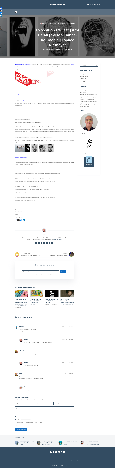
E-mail (37, 403)
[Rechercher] (99, 12)
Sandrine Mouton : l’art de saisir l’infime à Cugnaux (51, 301)
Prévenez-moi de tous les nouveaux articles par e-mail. (28, 425)
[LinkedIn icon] (39, 243)
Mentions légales (45, 460)
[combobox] (88, 65)
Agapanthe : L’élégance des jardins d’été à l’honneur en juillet (27, 442)
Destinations (37, 12)
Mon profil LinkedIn (57, 239)
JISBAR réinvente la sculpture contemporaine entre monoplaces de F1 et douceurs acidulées (21, 302)
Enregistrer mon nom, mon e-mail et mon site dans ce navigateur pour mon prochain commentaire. (33, 416)
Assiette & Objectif (84, 76)
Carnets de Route (83, 81)
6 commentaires (71, 23)
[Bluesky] (21, 220)
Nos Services (77, 12)
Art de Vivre (47, 12)
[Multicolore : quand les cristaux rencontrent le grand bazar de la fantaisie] (82, 443)
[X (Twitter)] (90, 4)
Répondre (71, 326)
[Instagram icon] (47, 243)
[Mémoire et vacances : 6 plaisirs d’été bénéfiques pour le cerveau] (39, 443)
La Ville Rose (82, 73)
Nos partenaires (70, 460)
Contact (84, 12)
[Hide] (0, 17)
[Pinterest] (95, 4)
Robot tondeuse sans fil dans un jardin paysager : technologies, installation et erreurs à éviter (88, 90)
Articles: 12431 (44, 245)
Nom (17, 403)
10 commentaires (23, 307)
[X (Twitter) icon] (44, 243)
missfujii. (21, 350)
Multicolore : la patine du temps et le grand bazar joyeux (70, 442)
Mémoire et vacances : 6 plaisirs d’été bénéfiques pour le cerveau (48, 442)
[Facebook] (88, 4)
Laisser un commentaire (21, 429)
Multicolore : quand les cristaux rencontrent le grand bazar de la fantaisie (92, 442)
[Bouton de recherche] (97, 65)
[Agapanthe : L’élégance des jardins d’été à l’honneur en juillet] (17, 443)
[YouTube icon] (52, 243)
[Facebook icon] (36, 243)
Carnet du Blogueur (84, 80)
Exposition (63, 23)
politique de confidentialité (47, 274)
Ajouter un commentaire (21, 408)
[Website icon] (42, 243)
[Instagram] (92, 4)
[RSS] (99, 4)
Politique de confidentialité (58, 460)
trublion (21, 326)
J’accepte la (45, 274)
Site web (57, 403)
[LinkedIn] (97, 4)
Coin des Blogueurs (57, 12)
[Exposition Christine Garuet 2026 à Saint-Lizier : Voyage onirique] (36, 293)
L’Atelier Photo (83, 74)
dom (20, 373)
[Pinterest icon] (50, 243)
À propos (37, 460)
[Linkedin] (23, 220)
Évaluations (68, 12)
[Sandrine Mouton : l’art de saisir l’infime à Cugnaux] (51, 293)
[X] (18, 220)
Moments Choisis (83, 78)
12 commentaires (54, 304)
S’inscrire (63, 271)
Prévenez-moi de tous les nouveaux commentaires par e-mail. (29, 422)
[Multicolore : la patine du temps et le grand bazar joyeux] (60, 443)
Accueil (30, 12)
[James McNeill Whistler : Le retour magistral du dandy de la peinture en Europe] (67, 293)
